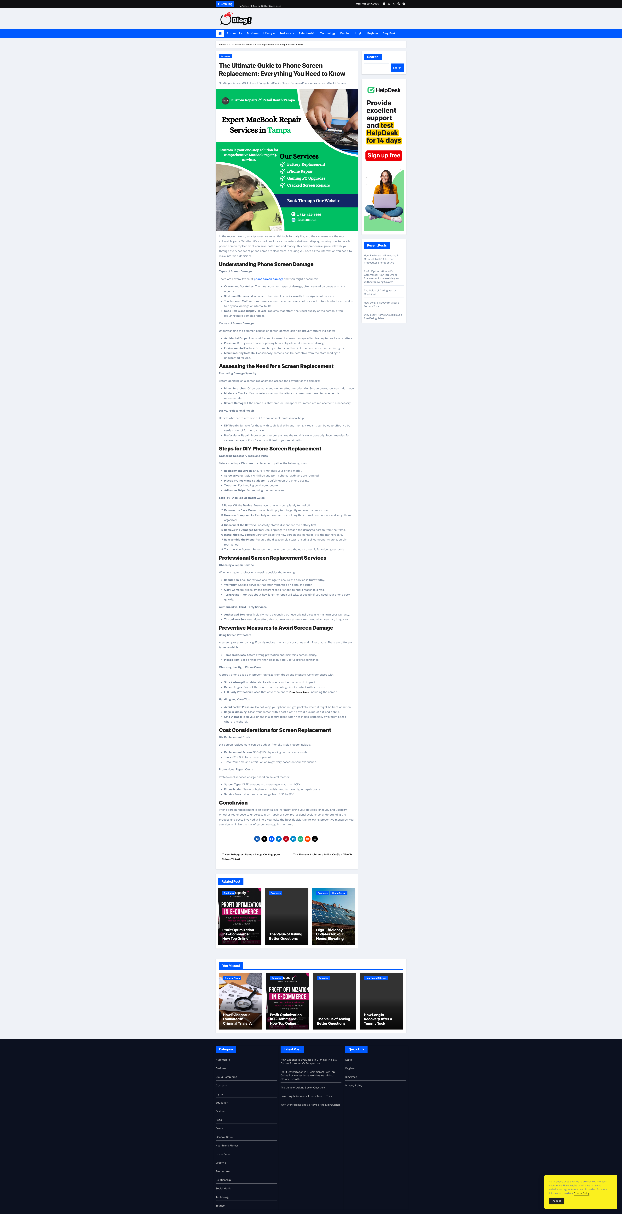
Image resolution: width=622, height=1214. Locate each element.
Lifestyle (269, 33)
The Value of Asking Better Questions (285, 936)
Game (219, 1128)
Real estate (287, 33)
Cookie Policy (581, 1193)
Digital (220, 1094)
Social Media (223, 1188)
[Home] (220, 33)
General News (232, 978)
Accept (557, 1200)
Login (359, 33)
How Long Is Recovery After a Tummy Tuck (378, 1019)
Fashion (345, 33)
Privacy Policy (353, 1085)
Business (253, 33)
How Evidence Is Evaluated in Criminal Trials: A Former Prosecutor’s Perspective (381, 259)
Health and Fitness (376, 978)
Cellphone (250, 83)
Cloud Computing (226, 1077)
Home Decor (339, 893)
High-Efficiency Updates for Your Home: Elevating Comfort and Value (331, 936)
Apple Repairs (233, 83)
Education (222, 1102)
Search (373, 57)
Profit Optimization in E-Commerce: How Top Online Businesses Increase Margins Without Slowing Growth (239, 940)
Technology (327, 33)
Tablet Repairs (337, 83)
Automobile (234, 33)
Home (222, 44)
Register (372, 33)
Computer (265, 83)
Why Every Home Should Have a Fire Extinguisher (383, 316)
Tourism (220, 1205)
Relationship (307, 33)
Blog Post (389, 33)
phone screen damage (268, 279)
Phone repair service (314, 83)
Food (219, 1120)
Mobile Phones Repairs (286, 83)
